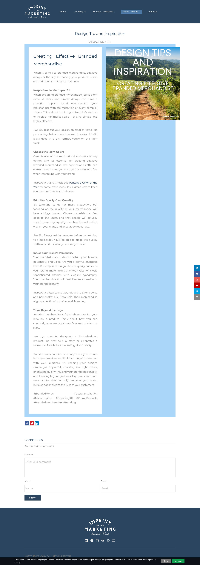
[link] (143, 49)
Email (103, 481)
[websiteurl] (197, 291)
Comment (29, 454)
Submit (32, 498)
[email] (197, 297)
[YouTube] (103, 541)
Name (27, 481)
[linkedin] (197, 268)
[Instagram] (97, 541)
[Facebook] (92, 541)
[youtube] (197, 285)
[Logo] (37, 11)
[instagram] (197, 279)
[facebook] (197, 274)
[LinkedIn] (86, 541)
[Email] (114, 541)
